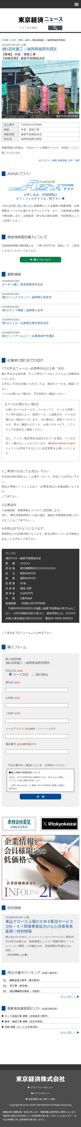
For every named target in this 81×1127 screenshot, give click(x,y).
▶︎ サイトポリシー (40, 1093)
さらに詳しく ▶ (69, 996)
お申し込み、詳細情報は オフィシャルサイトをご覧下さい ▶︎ (40, 196)
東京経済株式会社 (40, 1079)
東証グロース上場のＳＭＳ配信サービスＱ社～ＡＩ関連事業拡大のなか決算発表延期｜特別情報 (39, 926)
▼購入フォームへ (40, 259)
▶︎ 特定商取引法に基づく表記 (40, 1099)
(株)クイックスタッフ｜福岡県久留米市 (27, 297)
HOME (5, 40)
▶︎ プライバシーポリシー (40, 1087)
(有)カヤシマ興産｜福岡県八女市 (22, 310)
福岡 (27, 40)
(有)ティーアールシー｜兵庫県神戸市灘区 (28, 336)
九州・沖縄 (16, 40)
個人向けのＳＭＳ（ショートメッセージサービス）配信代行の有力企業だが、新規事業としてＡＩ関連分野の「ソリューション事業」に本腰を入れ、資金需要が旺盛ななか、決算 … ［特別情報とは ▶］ (39, 945)
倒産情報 (62, 160)
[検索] (55, 28)
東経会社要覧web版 (19, 823)
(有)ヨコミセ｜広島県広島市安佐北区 (25, 323)
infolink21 (40, 867)
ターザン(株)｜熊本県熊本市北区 (22, 284)
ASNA (65, 147)
